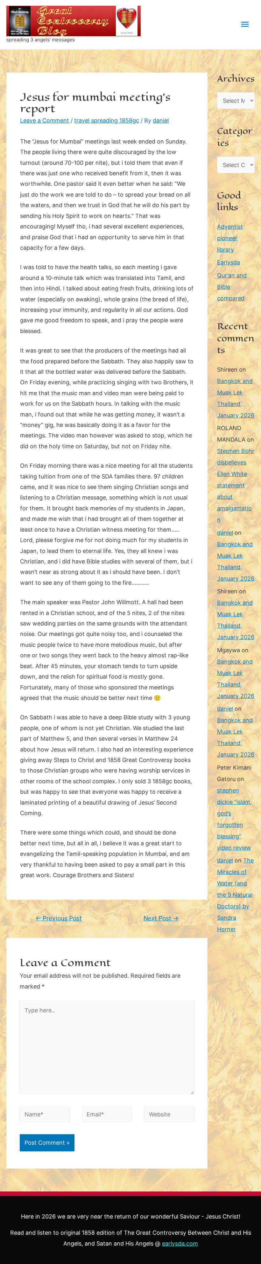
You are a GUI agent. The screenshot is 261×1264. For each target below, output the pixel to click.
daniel (225, 532)
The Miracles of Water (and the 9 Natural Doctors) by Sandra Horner (235, 894)
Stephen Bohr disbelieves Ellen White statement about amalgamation (235, 485)
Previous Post (58, 918)
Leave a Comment (44, 120)
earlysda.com (180, 1243)
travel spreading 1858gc (106, 120)
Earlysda (228, 262)
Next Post (161, 918)
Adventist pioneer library (230, 238)
